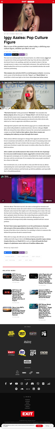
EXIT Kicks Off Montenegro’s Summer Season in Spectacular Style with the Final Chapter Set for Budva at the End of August (18, 295)
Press (27, 407)
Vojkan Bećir (9, 256)
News (17, 33)
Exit (20, 260)
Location (27, 405)
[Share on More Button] (26, 54)
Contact (27, 408)
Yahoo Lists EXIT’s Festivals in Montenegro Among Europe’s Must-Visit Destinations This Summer (18, 311)
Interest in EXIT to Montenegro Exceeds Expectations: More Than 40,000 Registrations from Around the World (45, 294)
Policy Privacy (47, 422)
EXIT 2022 (6, 33)
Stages (27, 401)
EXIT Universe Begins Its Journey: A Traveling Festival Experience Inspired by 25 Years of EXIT (19, 277)
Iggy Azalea (36, 256)
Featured (12, 33)
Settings (47, 426)
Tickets (27, 400)
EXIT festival (10, 260)
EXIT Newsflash (23, 256)
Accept (39, 426)
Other (21, 33)
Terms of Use (35, 422)
